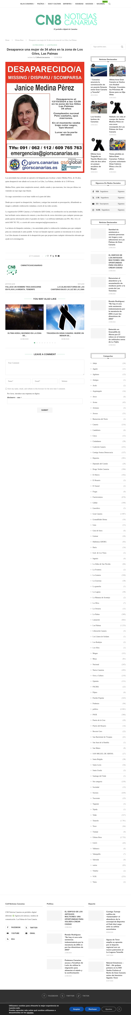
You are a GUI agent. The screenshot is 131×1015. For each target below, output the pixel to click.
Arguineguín (109, 391)
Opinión (109, 681)
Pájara (109, 692)
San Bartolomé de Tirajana (109, 737)
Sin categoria (109, 782)
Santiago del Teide (109, 776)
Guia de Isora (109, 531)
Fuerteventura (109, 497)
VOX (109, 876)
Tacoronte (109, 798)
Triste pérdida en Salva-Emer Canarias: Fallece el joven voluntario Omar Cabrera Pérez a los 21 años (117, 161)
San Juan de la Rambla (109, 742)
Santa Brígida (109, 759)
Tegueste (109, 804)
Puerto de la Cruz (109, 720)
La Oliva (109, 603)
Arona (109, 402)
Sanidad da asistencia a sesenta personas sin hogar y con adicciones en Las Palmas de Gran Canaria (117, 237)
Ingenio (109, 559)
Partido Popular (109, 698)
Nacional (101, 3)
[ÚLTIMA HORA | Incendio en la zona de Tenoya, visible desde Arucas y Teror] (24, 317)
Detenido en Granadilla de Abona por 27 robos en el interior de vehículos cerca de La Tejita (117, 335)
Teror (109, 826)
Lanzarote (109, 620)
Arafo (109, 386)
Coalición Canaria (109, 447)
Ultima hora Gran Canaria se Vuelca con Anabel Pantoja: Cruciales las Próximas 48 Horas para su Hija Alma (117, 87)
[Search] (109, 4)
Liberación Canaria (109, 631)
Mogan (109, 653)
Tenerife (109, 821)
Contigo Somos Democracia (109, 452)
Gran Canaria (109, 514)
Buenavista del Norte (109, 419)
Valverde (109, 860)
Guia (109, 525)
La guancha (109, 586)
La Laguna (109, 592)
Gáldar (109, 503)
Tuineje (109, 832)
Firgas (109, 492)
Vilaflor (109, 871)
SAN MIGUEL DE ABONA (109, 754)
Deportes (67, 4)
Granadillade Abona (109, 519)
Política (40, 4)
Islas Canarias (27, 4)
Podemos (109, 703)
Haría (109, 547)
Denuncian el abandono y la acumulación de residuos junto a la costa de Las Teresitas (117, 284)
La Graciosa (109, 581)
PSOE (109, 715)
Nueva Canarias (109, 670)
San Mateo (109, 748)
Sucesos (89, 4)
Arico (109, 397)
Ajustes (108, 1009)
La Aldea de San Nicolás (109, 564)
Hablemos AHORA (109, 542)
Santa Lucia (109, 765)
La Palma (109, 614)
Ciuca (109, 436)
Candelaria (109, 430)
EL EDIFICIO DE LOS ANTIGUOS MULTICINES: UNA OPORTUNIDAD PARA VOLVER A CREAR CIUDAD (116, 261)
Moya (109, 659)
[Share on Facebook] (50, 256)
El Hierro (109, 475)
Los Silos (109, 648)
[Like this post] (48, 256)
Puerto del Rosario (109, 726)
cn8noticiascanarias (43, 57)
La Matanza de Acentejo (109, 598)
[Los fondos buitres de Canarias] (99, 108)
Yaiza (109, 882)
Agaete (109, 369)
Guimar (109, 536)
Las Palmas (109, 625)
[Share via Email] (58, 256)
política (109, 709)
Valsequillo (109, 854)
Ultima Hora (19, 40)
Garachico (109, 508)
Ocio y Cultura (54, 4)
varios (109, 865)
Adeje (109, 363)
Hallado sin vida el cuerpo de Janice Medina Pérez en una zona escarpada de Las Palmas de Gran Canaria (117, 124)
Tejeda (109, 809)
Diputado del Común (109, 464)
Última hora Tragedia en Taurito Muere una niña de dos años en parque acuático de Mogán (99, 161)
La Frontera (109, 570)
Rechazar (93, 1009)
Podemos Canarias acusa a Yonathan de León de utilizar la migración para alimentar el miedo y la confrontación (74, 966)
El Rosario (109, 480)
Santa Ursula (109, 770)
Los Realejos (109, 642)
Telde (109, 815)
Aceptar (76, 1009)
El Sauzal (109, 486)
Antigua (109, 380)
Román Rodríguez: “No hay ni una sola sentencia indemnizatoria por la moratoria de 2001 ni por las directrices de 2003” (117, 310)
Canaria (109, 425)
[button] (9, 324)
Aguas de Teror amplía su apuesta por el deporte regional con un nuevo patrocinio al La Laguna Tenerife (114, 946)
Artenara (109, 408)
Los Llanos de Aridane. (109, 637)
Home (7, 40)
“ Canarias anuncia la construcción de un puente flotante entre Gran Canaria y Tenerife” (99, 86)
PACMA (109, 687)
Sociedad (79, 4)
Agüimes (109, 374)
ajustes (30, 1013)
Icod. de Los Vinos (109, 553)
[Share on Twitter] (53, 256)
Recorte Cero (109, 731)
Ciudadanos (109, 441)
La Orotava (109, 609)
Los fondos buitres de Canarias (96, 119)
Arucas (109, 413)
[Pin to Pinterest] (56, 256)
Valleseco (109, 849)
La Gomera (109, 575)
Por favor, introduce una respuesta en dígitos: (23, 394)
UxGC (109, 843)
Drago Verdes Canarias (109, 469)
